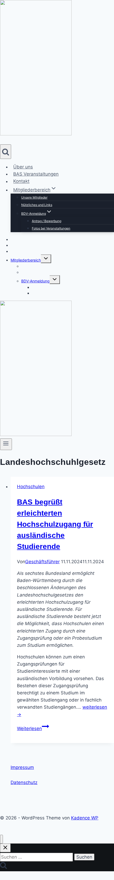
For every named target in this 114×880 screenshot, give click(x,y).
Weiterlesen (33, 728)
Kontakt (21, 181)
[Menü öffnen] (6, 444)
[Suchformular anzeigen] (5, 151)
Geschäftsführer (42, 561)
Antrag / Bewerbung (46, 221)
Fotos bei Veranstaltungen (51, 228)
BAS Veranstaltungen (36, 174)
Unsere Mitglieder (34, 197)
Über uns (23, 166)
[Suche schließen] (5, 848)
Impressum (22, 767)
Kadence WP (84, 818)
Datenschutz (24, 782)
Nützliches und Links (36, 205)
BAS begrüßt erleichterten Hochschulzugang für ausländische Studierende (55, 524)
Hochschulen (31, 486)
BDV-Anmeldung (35, 281)
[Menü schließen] (1, 839)
